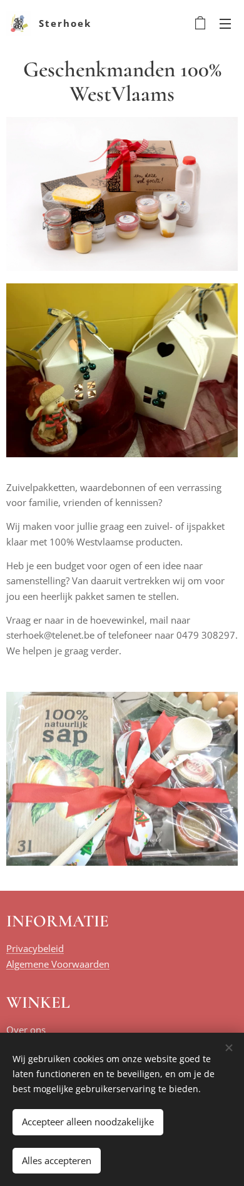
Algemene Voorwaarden (57, 964)
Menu (225, 23)
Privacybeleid (35, 948)
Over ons (26, 1029)
